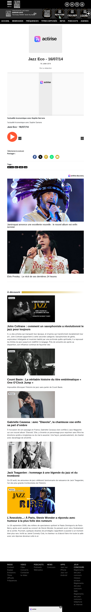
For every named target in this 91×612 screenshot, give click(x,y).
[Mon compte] (82, 4)
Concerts (24, 570)
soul (25, 167)
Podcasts (73, 21)
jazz (16, 167)
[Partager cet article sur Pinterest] (45, 158)
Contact (10, 567)
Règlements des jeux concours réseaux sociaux (79, 575)
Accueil (5, 21)
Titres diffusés (49, 21)
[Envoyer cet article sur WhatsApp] (51, 158)
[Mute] (35, 13)
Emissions (11, 572)
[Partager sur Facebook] (34, 158)
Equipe (10, 570)
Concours (51, 567)
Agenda (85, 21)
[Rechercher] (77, 4)
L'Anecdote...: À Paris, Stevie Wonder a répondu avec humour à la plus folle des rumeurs (41, 519)
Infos (62, 21)
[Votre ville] (67, 4)
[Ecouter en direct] (72, 4)
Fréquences (32, 21)
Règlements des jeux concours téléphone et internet (79, 599)
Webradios (17, 21)
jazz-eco (10, 167)
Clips (23, 567)
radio (21, 167)
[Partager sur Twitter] (39, 158)
